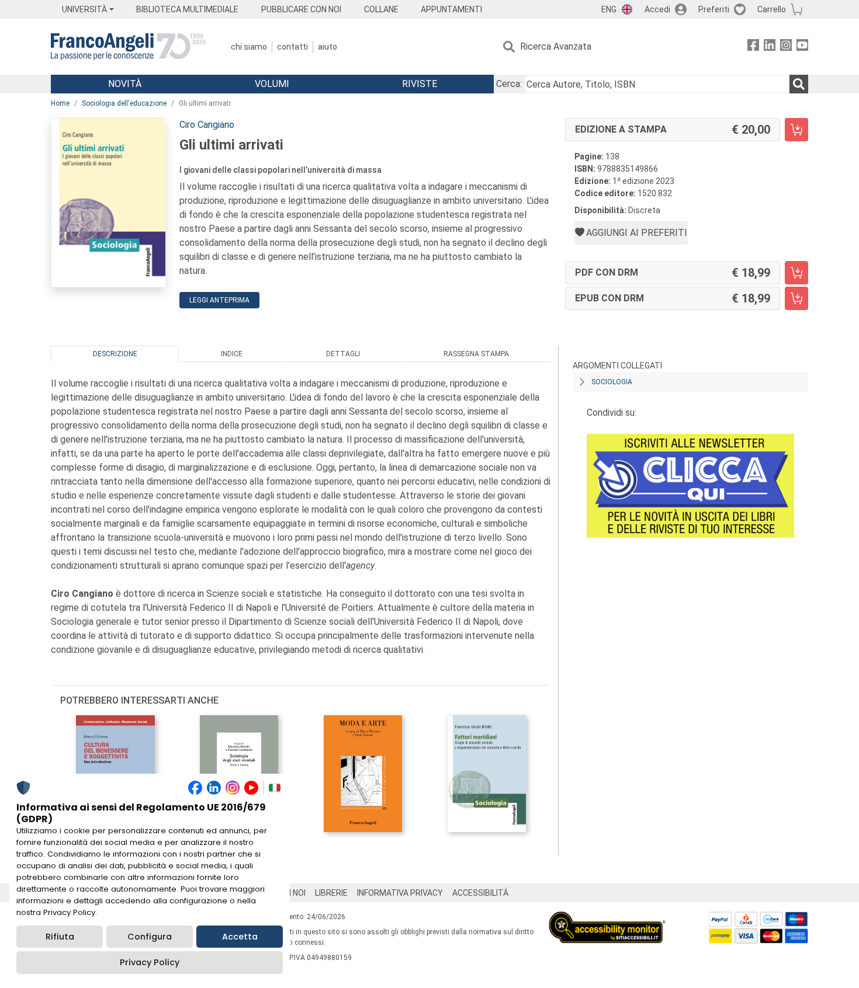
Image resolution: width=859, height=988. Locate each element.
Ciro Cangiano (206, 124)
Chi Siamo (249, 46)
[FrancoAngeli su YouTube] (802, 47)
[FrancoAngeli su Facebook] (753, 47)
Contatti (292, 46)
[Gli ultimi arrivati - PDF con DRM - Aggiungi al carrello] (796, 272)
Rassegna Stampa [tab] (476, 354)
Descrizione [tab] (115, 354)
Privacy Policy (149, 962)
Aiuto (327, 46)
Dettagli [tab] (343, 354)
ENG (608, 9)
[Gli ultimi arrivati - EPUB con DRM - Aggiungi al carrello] (796, 298)
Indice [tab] (232, 354)
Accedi (657, 9)
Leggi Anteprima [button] (219, 300)
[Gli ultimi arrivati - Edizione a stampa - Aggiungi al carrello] (796, 129)
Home (60, 103)
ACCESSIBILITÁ (480, 892)
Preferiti (713, 9)
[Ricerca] (798, 84)
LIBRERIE (331, 892)
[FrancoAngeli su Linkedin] (769, 47)
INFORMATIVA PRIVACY (400, 892)
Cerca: (509, 83)
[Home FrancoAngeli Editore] (128, 46)
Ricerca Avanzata (555, 46)
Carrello (771, 9)
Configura (149, 936)
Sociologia (611, 382)
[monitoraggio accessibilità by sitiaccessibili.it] (607, 918)
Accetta (240, 936)
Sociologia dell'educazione (124, 103)
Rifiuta (60, 936)
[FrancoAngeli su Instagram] (786, 47)
